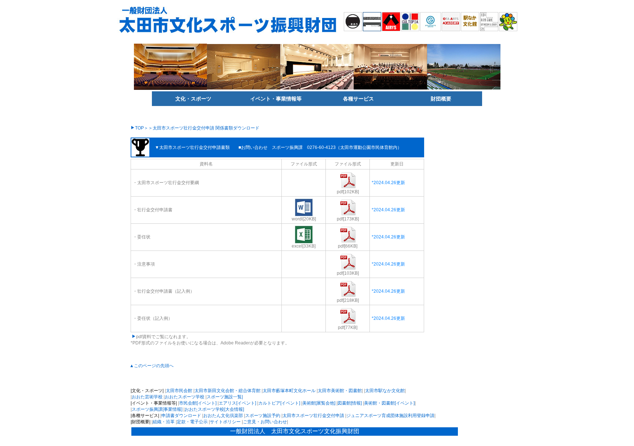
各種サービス (358, 99)
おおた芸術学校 (147, 396)
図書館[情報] (350, 403)
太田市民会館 (179, 390)
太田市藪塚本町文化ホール (289, 390)
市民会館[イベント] (197, 403)
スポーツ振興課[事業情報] (157, 409)
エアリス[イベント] (237, 403)
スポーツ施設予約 (262, 415)
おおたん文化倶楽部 (223, 415)
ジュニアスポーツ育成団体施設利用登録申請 (390, 415)
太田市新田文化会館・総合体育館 (227, 390)
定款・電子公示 (192, 421)
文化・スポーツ (193, 99)
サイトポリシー (225, 421)
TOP (139, 128)
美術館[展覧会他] (318, 403)
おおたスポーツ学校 (184, 396)
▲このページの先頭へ (152, 365)
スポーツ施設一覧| (225, 396)
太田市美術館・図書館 (340, 390)
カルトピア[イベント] (279, 403)
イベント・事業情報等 (276, 99)
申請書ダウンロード (181, 415)
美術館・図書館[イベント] (389, 403)
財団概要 (441, 99)
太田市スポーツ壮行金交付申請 (313, 415)
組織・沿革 (164, 421)
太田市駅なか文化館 (385, 390)
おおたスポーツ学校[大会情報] (214, 409)
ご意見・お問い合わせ (265, 421)
